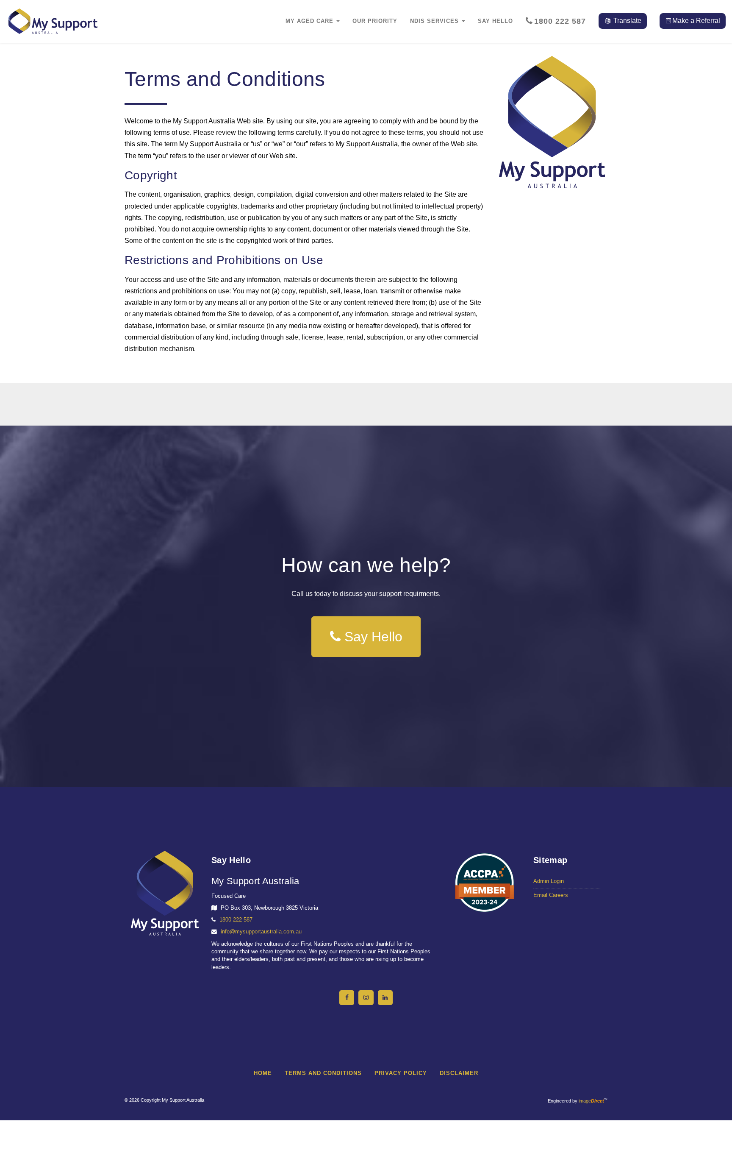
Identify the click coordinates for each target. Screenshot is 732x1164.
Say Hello (371, 636)
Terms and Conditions (323, 1073)
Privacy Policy (400, 1073)
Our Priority (374, 21)
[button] (622, 21)
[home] (552, 122)
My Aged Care (311, 21)
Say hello (495, 21)
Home (263, 1073)
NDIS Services (435, 21)
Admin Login (548, 881)
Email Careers (550, 895)
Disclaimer (459, 1073)
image (591, 1100)
